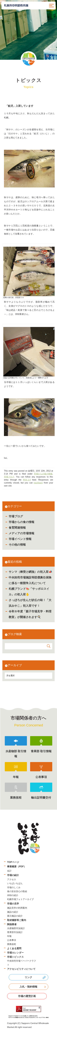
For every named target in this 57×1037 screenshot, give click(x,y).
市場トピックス (15, 956)
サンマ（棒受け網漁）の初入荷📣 (30, 571)
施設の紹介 (12, 912)
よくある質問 (14, 948)
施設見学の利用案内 (17, 908)
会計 (9, 871)
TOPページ (13, 862)
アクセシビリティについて (21, 969)
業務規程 (11, 944)
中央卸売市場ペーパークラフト (21, 963)
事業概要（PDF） (16, 866)
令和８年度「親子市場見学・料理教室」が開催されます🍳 (30, 614)
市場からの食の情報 (21, 522)
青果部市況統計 (15, 932)
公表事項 (11, 940)
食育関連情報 (17, 527)
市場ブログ (16, 516)
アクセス (11, 879)
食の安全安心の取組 (17, 891)
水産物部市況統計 (16, 928)
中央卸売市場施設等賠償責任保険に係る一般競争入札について (30, 580)
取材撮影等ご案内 (16, 920)
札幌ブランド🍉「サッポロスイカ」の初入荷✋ (29, 591)
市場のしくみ (13, 887)
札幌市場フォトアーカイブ (20, 899)
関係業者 (12, 924)
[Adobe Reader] (28, 1012)
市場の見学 (13, 903)
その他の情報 (17, 544)
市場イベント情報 (20, 538)
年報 (9, 936)
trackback (38, 483)
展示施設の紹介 (15, 916)
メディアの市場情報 (21, 533)
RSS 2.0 (27, 480)
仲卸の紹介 (12, 895)
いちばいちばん (15, 883)
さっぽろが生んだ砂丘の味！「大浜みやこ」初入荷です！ (30, 602)
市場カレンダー (15, 952)
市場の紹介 (13, 875)
